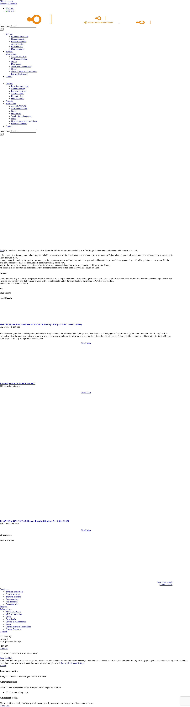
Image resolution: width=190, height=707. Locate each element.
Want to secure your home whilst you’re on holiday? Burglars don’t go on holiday (41, 324)
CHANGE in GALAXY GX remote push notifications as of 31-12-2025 (34, 521)
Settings (80, 663)
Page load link (6, 658)
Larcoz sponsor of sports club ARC (17, 383)
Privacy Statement (69, 663)
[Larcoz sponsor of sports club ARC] (44, 381)
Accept (3, 665)
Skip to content (6, 1)
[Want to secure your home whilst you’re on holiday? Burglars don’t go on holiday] (86, 312)
